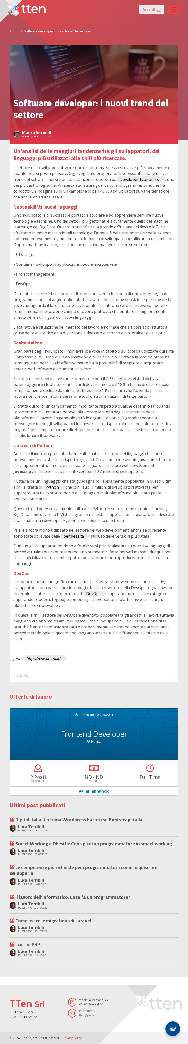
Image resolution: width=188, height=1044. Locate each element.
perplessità (73, 536)
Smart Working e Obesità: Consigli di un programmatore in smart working (93, 843)
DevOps (93, 593)
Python (52, 487)
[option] (94, 752)
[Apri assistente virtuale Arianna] (172, 1028)
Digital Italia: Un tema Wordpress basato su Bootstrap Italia (78, 819)
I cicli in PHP (27, 944)
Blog (15, 31)
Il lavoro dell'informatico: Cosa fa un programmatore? (72, 897)
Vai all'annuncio (94, 791)
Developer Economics (139, 179)
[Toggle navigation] (174, 9)
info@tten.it (87, 1011)
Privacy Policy (72, 1038)
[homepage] (26, 9)
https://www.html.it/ (44, 658)
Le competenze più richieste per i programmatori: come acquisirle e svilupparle (83, 870)
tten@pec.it (87, 1015)
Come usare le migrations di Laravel (53, 920)
